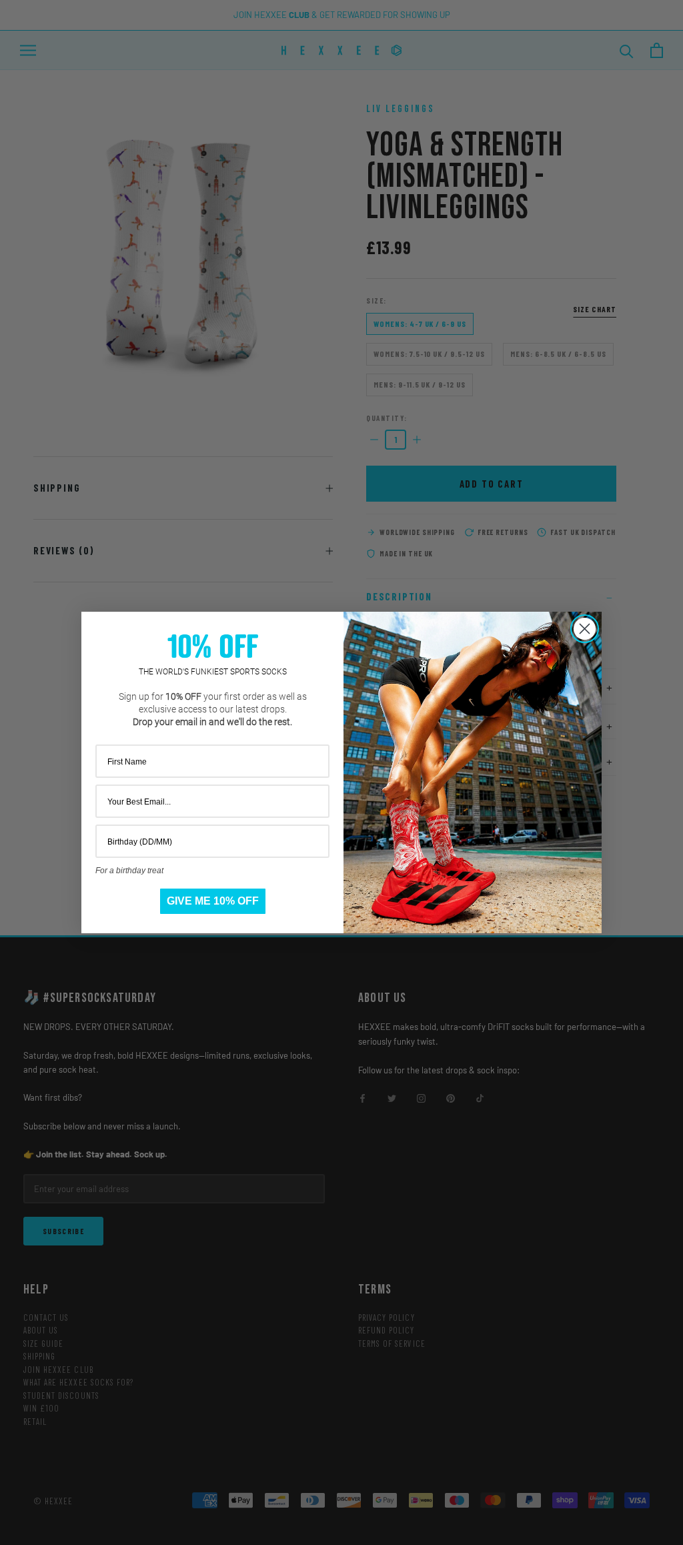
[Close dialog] (584, 628)
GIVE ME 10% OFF (213, 901)
